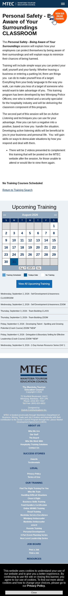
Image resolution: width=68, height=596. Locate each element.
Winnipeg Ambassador (34, 518)
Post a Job (34, 550)
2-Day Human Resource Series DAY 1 (48, 345)
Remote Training (34, 528)
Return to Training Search (17, 190)
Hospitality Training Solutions (34, 444)
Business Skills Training (34, 502)
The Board (34, 438)
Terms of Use (34, 477)
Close (34, 592)
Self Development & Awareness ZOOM (48, 304)
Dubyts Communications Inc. (34, 410)
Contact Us (34, 448)
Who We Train (34, 492)
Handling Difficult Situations (34, 495)
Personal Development (34, 532)
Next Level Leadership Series (34, 538)
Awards (34, 459)
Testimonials (34, 462)
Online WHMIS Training (34, 508)
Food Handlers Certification (34, 505)
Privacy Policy (36, 585)
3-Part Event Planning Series (34, 535)
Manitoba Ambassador (34, 522)
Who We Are (34, 431)
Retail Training (34, 512)
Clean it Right (34, 498)
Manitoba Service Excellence (34, 515)
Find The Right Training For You (34, 488)
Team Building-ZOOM (38, 317)
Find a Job (34, 553)
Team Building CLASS (39, 311)
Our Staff (34, 434)
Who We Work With (34, 441)
